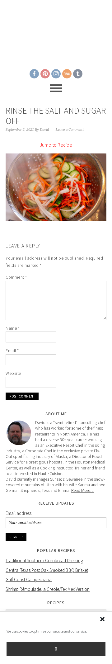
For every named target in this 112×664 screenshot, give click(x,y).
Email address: (19, 513)
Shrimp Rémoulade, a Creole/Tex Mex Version (48, 589)
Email (12, 350)
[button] (102, 619)
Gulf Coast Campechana (29, 579)
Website (13, 373)
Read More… (82, 490)
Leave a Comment (70, 130)
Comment (16, 277)
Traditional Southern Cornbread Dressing (44, 560)
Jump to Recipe (56, 145)
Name (13, 328)
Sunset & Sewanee (56, 31)
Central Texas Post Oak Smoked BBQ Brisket (47, 570)
